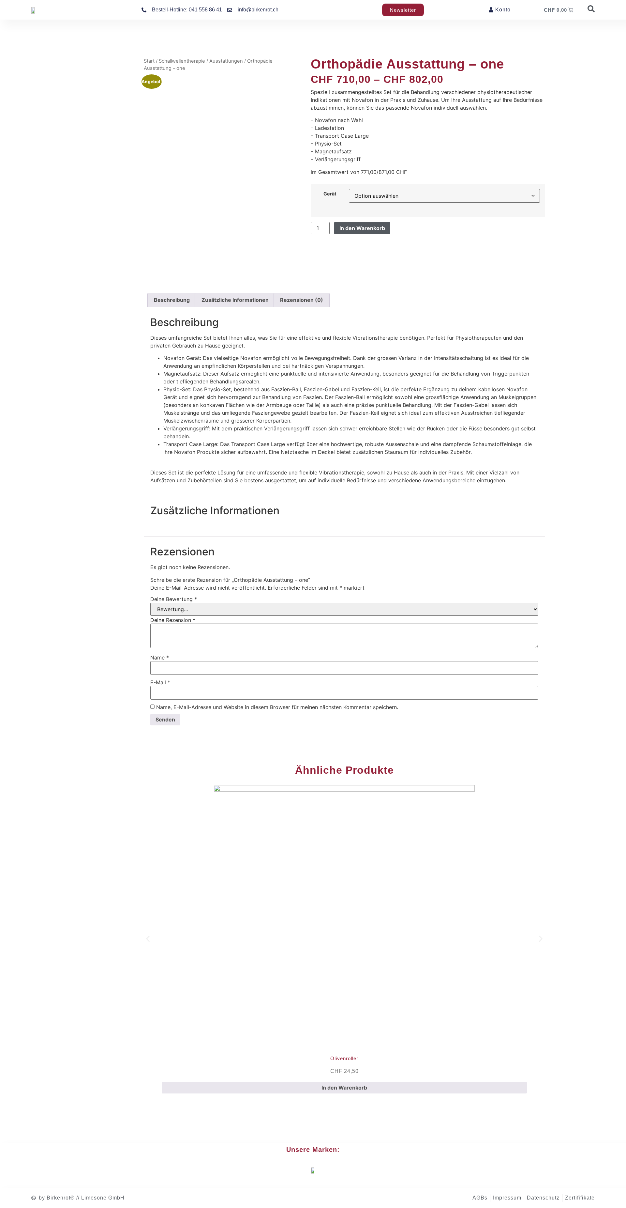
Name (159, 657)
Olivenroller (344, 1058)
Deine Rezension (172, 620)
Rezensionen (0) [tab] (301, 300)
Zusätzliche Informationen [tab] (235, 300)
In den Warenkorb (362, 228)
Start (149, 61)
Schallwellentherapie (182, 61)
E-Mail (160, 682)
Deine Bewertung (173, 599)
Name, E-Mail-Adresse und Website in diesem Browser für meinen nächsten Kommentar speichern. (277, 707)
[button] (148, 939)
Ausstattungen (226, 61)
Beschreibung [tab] (172, 300)
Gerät (329, 194)
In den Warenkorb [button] (344, 1087)
